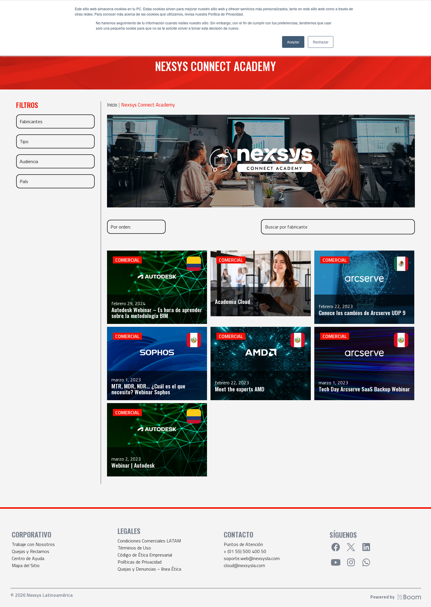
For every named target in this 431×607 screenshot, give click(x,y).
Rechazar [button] (320, 41)
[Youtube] (336, 562)
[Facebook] (336, 547)
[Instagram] (351, 562)
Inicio (112, 105)
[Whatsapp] (366, 562)
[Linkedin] (366, 547)
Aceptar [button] (293, 41)
